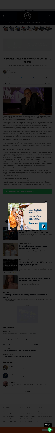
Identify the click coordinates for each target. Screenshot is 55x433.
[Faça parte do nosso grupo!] (50, 429)
